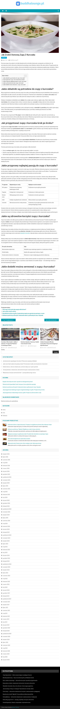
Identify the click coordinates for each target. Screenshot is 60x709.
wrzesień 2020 (6, 636)
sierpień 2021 (6, 604)
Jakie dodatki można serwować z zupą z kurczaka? (14, 84)
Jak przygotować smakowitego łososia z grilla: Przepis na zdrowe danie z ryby (22, 392)
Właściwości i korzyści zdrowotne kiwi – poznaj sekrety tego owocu (19, 372)
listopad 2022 (6, 561)
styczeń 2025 (6, 500)
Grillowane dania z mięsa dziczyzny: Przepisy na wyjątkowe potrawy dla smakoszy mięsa (30, 424)
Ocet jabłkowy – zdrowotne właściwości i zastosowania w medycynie (20, 697)
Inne (4, 412)
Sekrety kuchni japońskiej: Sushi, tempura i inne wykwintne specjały (19, 384)
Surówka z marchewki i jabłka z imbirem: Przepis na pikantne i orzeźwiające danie (9, 343)
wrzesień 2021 (6, 601)
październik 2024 (7, 509)
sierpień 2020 (6, 639)
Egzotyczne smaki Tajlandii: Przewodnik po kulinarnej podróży (18, 694)
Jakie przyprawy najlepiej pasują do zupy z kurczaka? (14, 81)
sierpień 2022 (6, 570)
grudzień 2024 (6, 503)
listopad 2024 (6, 506)
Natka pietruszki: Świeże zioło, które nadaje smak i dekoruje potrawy (24, 443)
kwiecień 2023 (6, 549)
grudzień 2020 (6, 627)
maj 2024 (5, 523)
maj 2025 (5, 491)
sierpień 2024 (6, 514)
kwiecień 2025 (6, 494)
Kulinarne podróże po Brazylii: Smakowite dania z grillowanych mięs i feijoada (23, 315)
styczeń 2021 (6, 625)
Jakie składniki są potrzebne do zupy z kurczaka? (14, 78)
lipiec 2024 (5, 517)
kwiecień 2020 (6, 651)
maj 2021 (5, 613)
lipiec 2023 (5, 543)
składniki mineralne (25, 233)
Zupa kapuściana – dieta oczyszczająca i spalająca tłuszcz (17, 675)
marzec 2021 (6, 619)
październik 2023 (7, 535)
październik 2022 (7, 564)
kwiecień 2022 (6, 581)
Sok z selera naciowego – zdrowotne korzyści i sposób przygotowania (20, 680)
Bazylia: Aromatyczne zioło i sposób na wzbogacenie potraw (18, 381)
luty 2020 (5, 656)
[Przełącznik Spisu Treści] (24, 76)
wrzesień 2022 (6, 567)
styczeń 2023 (6, 555)
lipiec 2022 (5, 572)
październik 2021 (7, 599)
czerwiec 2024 (6, 520)
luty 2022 (5, 587)
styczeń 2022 (6, 590)
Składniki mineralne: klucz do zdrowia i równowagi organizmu (18, 686)
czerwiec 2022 (6, 575)
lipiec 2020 (5, 642)
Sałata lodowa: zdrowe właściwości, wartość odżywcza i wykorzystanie (20, 366)
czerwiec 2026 (6, 459)
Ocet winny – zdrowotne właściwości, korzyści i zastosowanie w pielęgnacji (21, 691)
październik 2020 (7, 633)
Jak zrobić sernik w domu (9, 311)
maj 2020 (5, 648)
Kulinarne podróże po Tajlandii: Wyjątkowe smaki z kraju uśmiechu (24, 429)
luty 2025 (5, 497)
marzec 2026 (6, 468)
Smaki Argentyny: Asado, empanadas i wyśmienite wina (16, 702)
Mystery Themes (15, 707)
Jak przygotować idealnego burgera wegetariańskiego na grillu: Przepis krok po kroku (24, 389)
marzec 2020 (6, 654)
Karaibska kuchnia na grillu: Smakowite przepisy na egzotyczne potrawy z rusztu (23, 313)
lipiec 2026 (5, 457)
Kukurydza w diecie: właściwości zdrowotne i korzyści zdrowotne (19, 683)
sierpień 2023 (6, 541)
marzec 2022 (6, 584)
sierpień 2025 (6, 483)
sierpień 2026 (6, 454)
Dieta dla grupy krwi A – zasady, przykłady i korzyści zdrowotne (18, 699)
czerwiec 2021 (6, 610)
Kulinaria (4, 57)
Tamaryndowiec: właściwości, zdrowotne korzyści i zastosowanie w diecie (21, 369)
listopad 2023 (6, 532)
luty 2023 (5, 552)
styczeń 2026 (6, 471)
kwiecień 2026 (6, 465)
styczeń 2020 (6, 659)
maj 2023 (5, 546)
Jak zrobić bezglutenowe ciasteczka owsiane (19, 438)
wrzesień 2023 (6, 538)
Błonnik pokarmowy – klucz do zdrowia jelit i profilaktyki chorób (18, 677)
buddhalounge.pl (14, 60)
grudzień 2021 (6, 593)
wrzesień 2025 (6, 480)
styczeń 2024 (6, 529)
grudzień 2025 (6, 474)
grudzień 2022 (6, 558)
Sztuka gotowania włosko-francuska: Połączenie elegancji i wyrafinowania (49, 343)
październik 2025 (7, 477)
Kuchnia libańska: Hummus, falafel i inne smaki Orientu (30, 342)
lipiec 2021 (5, 607)
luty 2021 (5, 622)
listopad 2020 (6, 630)
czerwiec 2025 (6, 488)
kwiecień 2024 (6, 526)
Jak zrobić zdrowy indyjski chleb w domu (52, 320)
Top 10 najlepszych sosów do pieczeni (9, 320)
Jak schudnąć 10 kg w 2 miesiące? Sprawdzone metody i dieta (18, 688)
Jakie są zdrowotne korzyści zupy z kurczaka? (13, 83)
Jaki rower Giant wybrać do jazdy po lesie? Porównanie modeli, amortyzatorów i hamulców (25, 364)
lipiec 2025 (5, 486)
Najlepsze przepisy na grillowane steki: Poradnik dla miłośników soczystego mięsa (28, 434)
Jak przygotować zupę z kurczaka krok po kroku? (14, 79)
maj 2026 (5, 462)
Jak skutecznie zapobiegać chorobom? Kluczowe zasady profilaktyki (20, 361)
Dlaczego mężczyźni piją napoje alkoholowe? (14, 309)
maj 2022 (5, 578)
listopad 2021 (6, 596)
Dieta (4, 409)
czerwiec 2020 (6, 645)
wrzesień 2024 (6, 512)
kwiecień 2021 (6, 616)
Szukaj (3, 349)
